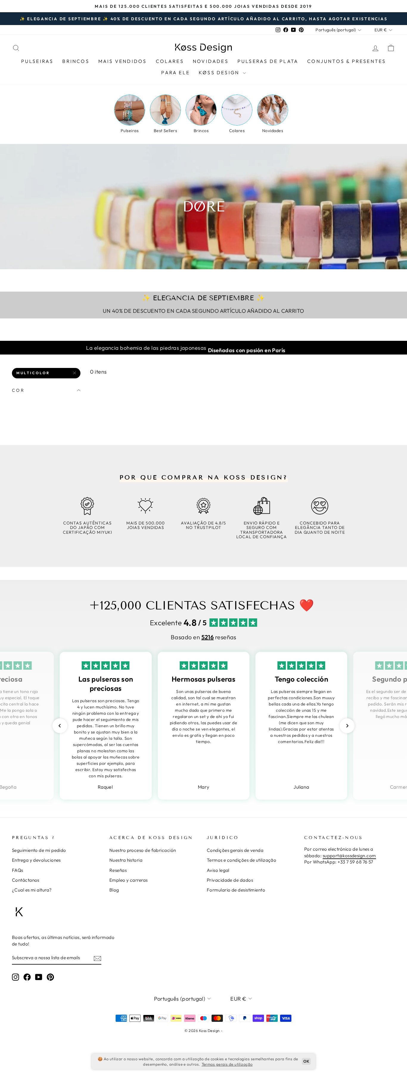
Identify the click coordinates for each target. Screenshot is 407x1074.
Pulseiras (37, 61)
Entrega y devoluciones (36, 860)
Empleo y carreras (128, 880)
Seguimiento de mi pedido (39, 850)
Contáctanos (25, 880)
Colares (170, 61)
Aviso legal (218, 870)
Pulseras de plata (267, 61)
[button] (59, 725)
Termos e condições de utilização (241, 860)
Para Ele (175, 72)
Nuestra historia (125, 860)
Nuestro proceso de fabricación (142, 850)
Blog (114, 890)
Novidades (211, 61)
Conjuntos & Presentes (346, 61)
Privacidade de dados (230, 880)
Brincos (75, 61)
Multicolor (33, 373)
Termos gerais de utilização (227, 1064)
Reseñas (118, 870)
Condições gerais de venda (235, 850)
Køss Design (220, 72)
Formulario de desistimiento (236, 890)
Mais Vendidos (122, 61)
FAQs (17, 870)
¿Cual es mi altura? (32, 890)
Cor (18, 390)
